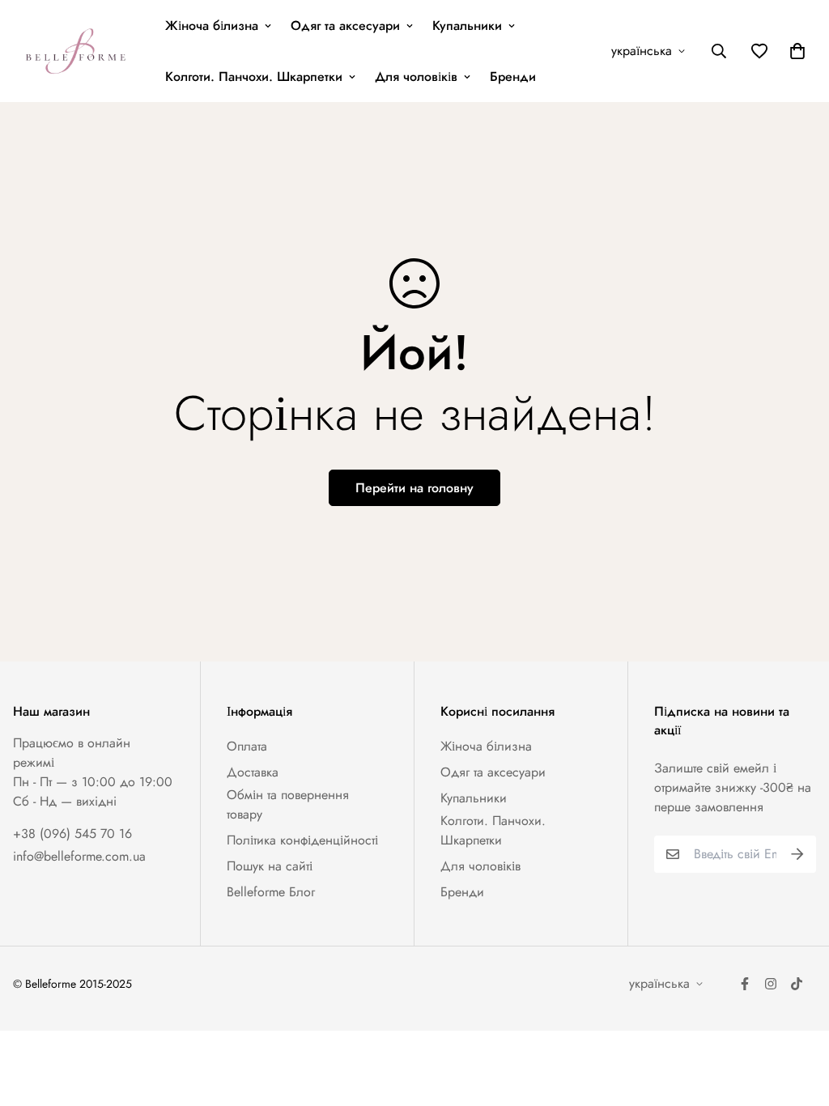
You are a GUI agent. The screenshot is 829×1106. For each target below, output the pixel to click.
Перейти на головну (414, 488)
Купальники (467, 25)
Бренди (513, 76)
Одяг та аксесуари (345, 25)
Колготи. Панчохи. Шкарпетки (253, 76)
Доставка (252, 772)
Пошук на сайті (269, 866)
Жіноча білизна (211, 25)
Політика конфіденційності (302, 840)
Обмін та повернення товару (288, 804)
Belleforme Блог (271, 892)
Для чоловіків (416, 76)
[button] (794, 51)
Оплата (247, 746)
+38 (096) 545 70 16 (72, 833)
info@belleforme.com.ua (79, 856)
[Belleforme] (77, 51)
